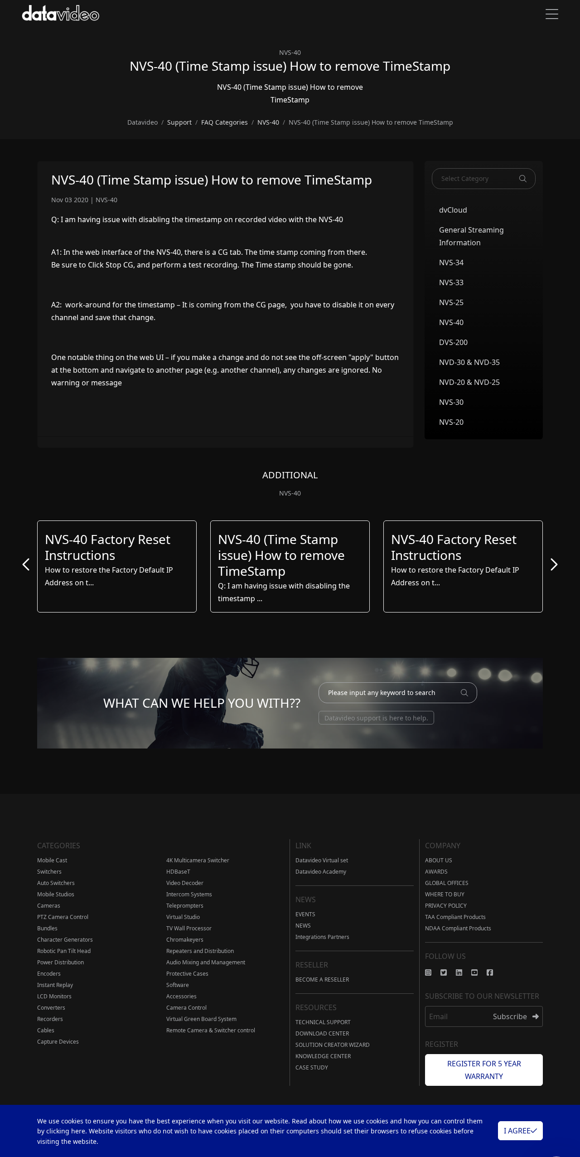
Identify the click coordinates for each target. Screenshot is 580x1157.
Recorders (50, 1019)
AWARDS (436, 871)
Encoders (49, 973)
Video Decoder (184, 883)
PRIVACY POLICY (446, 905)
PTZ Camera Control (62, 917)
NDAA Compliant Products (458, 928)
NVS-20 (451, 422)
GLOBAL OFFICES (447, 883)
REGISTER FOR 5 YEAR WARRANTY (484, 1070)
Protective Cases (187, 973)
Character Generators (65, 939)
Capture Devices (58, 1041)
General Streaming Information (471, 236)
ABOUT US (438, 860)
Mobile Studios (55, 894)
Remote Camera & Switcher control (210, 1030)
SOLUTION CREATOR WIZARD (332, 1045)
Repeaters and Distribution (200, 951)
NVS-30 (451, 402)
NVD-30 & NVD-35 (469, 362)
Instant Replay (55, 985)
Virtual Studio (183, 917)
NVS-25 (451, 302)
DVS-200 (453, 342)
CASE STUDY (311, 1067)
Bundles (47, 928)
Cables (45, 1030)
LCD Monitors (54, 996)
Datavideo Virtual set (321, 860)
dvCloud (453, 210)
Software (177, 985)
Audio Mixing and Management (205, 962)
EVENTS (305, 914)
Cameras (48, 905)
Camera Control (186, 1007)
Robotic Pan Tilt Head (64, 951)
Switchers (49, 871)
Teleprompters (184, 905)
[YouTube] (479, 972)
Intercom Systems (189, 894)
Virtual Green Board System (201, 1019)
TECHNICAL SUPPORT (323, 1022)
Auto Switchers (56, 883)
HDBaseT (178, 871)
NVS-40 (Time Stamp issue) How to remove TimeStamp (281, 554)
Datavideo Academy (320, 871)
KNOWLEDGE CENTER (323, 1056)
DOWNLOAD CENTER (322, 1033)
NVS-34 (451, 262)
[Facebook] (494, 972)
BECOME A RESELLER (322, 979)
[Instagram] (432, 972)
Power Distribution (60, 962)
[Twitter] (448, 972)
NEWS (303, 925)
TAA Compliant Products (455, 917)
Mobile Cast (52, 860)
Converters (51, 1007)
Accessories (181, 996)
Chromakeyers (184, 939)
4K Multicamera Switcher (197, 860)
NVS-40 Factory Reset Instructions (107, 547)
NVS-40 (451, 322)
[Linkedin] (463, 972)
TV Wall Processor (189, 928)
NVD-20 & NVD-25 (469, 382)
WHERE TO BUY (444, 894)
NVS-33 (451, 282)
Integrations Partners (322, 937)
